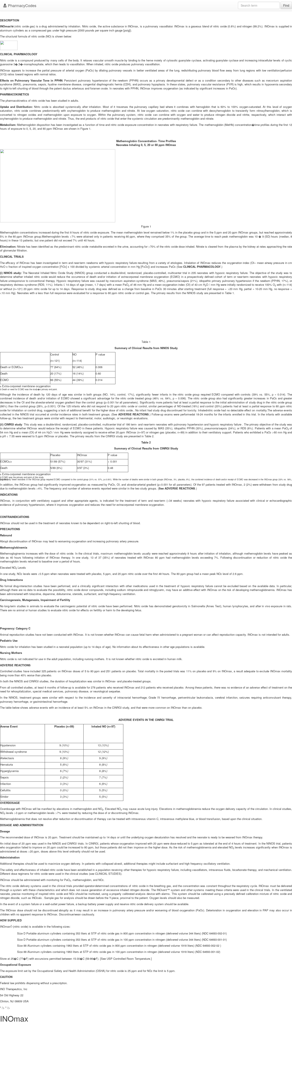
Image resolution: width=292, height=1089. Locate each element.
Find (286, 5)
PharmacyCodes (21, 5)
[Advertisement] (146, 1059)
